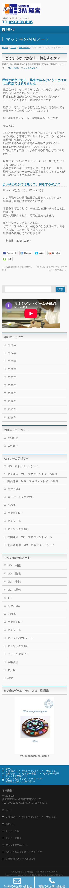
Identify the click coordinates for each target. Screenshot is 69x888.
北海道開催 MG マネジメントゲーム (31, 545)
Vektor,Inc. (58, 875)
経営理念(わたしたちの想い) (20, 781)
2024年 (11, 353)
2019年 (11, 393)
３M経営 (30, 871)
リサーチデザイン (18, 654)
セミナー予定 (29, 773)
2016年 (11, 417)
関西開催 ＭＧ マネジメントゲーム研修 (32, 481)
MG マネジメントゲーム (23, 466)
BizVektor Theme (41, 875)
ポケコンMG (15, 512)
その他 (11, 505)
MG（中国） (15, 565)
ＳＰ (10, 597)
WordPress (24, 875)
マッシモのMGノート (31, 68)
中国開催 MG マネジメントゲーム (29, 537)
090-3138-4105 (21, 22)
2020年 (11, 385)
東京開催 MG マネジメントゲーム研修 (32, 473)
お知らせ (12, 437)
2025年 (11, 345)
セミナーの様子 (51, 773)
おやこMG (13, 488)
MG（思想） (14, 68)
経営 (10, 678)
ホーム (9, 768)
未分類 (11, 670)
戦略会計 (12, 662)
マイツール (14, 520)
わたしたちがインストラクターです (24, 778)
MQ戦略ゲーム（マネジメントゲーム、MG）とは (31, 771)
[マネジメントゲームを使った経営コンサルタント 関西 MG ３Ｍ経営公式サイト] (21, 10)
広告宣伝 (12, 445)
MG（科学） (15, 581)
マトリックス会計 (18, 529)
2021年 (11, 377)
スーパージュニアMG (20, 496)
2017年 (11, 409)
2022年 (11, 369)
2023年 (11, 361)
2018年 (11, 401)
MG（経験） (15, 589)
